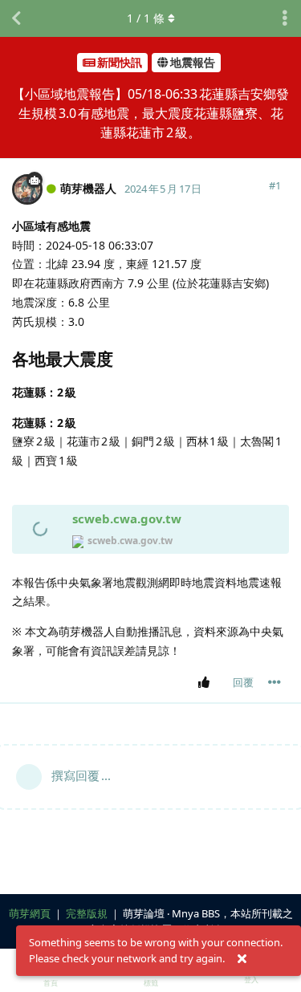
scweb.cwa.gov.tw (126, 518)
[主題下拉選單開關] (285, 18)
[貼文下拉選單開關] (274, 682)
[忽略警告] (241, 959)
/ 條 (146, 18)
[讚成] (207, 683)
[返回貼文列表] (16, 18)
